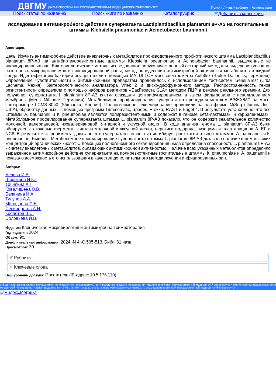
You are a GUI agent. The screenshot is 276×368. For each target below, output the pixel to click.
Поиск (215, 7)
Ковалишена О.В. (22, 189)
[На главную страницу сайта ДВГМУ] (79, 9)
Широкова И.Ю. (21, 179)
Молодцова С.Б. (21, 204)
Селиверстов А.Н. (23, 208)
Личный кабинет (236, 7)
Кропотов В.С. (19, 213)
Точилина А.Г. (19, 184)
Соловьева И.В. (21, 218)
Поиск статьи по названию (39, 13)
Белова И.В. (17, 174)
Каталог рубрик (178, 13)
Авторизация (262, 7)
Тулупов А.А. (18, 199)
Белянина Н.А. (19, 194)
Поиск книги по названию (117, 13)
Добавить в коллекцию (241, 13)
